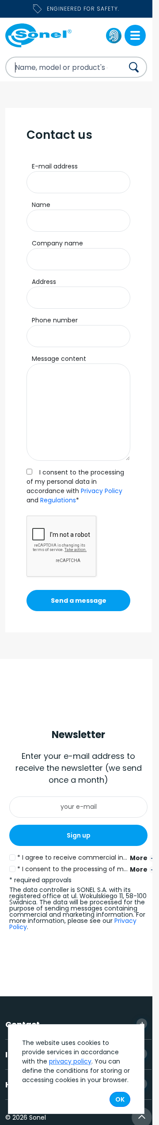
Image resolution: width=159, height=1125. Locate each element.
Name (41, 204)
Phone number (55, 320)
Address (44, 281)
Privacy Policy (101, 490)
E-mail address (55, 166)
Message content (59, 358)
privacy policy (70, 1061)
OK (120, 1099)
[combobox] (56, 67)
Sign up (79, 835)
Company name (57, 243)
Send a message (78, 600)
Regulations (58, 500)
